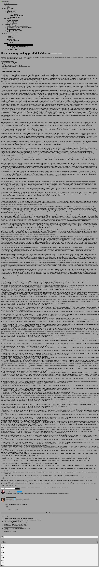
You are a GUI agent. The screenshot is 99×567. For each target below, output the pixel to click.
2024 (2, 548)
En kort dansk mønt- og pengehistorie (17, 46)
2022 (2, 553)
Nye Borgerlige (11, 39)
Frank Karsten (9, 499)
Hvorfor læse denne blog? (11, 4)
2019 (2, 560)
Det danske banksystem (16, 15)
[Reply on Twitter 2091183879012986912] (6, 510)
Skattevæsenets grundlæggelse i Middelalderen (20, 45)
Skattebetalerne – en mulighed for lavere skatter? (15, 525)
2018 (2, 562)
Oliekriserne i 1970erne (13, 49)
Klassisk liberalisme (12, 20)
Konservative (10, 37)
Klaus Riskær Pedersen (13, 40)
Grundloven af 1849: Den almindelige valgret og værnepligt (18, 518)
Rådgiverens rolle (15, 17)
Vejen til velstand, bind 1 (13, 29)
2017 (2, 565)
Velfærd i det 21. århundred (14, 30)
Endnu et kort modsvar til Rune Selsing (13, 527)
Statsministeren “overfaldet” (10, 531)
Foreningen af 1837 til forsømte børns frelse (19, 27)
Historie (6, 43)
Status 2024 (6, 529)
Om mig (9, 5)
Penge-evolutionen (15, 14)
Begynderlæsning (11, 10)
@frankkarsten (19, 499)
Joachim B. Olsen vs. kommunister (12, 521)
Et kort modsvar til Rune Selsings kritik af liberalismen (17, 528)
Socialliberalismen (12, 21)
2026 (2, 537)
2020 (2, 557)
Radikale (9, 36)
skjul (12, 61)
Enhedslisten (10, 42)
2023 (2, 550)
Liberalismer (7, 18)
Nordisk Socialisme (12, 32)
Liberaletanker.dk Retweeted (11, 497)
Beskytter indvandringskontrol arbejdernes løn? (15, 522)
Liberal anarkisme (12, 23)
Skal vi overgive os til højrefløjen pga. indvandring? (16, 524)
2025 (2, 545)
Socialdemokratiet (12, 34)
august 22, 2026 (26, 499)
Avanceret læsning (12, 11)
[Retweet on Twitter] (4, 497)
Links (8, 7)
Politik (5, 33)
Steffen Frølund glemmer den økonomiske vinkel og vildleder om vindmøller (22, 520)
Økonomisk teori (11, 12)
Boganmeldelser (8, 24)
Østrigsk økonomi (9, 8)
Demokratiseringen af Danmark (15, 48)
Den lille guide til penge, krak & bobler (17, 26)
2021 (2, 555)
